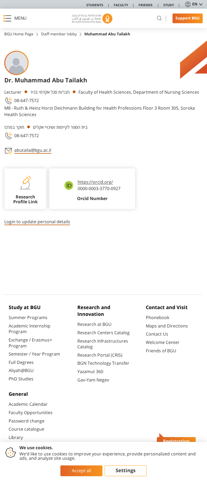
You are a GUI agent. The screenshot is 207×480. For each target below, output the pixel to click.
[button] (16, 18)
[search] (159, 18)
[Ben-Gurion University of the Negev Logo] (92, 18)
